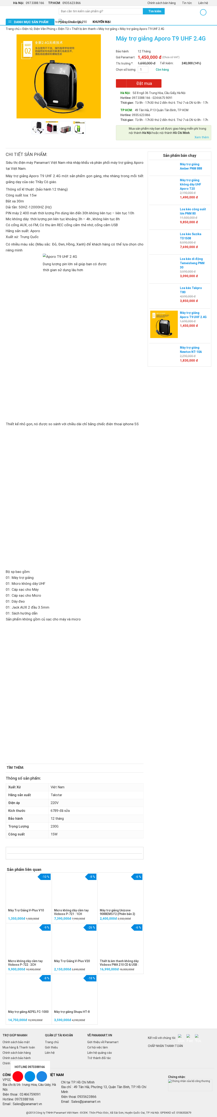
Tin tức (187, 3)
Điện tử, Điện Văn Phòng (38, 29)
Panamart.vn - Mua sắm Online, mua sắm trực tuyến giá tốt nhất (30, 12)
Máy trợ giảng (108, 29)
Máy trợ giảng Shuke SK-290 (68, 22)
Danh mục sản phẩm (31, 22)
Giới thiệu (51, 1047)
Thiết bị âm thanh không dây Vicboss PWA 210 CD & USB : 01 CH (119, 964)
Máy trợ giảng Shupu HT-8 (72, 1011)
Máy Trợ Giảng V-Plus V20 (72, 961)
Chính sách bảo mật (16, 1042)
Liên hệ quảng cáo (99, 1052)
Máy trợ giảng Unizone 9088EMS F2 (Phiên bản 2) (117, 912)
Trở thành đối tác (99, 1058)
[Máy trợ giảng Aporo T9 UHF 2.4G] (164, 324)
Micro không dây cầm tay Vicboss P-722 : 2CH (25, 962)
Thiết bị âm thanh (84, 29)
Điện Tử (63, 29)
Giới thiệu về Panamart (102, 1042)
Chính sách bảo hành (17, 1058)
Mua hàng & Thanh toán (19, 1047)
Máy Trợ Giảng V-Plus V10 (26, 910)
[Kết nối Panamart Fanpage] (189, 1037)
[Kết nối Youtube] (198, 1037)
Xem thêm (202, 137)
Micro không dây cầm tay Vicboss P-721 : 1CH (71, 912)
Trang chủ (12, 29)
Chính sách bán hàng (161, 3)
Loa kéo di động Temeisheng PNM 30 (192, 263)
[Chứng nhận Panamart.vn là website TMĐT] (190, 1080)
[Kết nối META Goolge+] (181, 1037)
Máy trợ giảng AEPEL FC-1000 (28, 1011)
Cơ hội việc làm (97, 1047)
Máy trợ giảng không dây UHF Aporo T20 (190, 184)
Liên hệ (203, 3)
